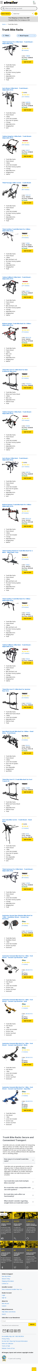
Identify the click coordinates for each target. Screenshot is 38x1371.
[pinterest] (11, 1331)
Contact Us (5, 1283)
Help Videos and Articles (9, 1312)
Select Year (16, 13)
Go (36, 13)
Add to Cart (27, 62)
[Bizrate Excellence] (4, 1358)
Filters (7, 35)
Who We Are (5, 1303)
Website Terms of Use (8, 1348)
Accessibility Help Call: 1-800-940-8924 (13, 1336)
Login (3, 1295)
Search (4, 1314)
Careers (4, 1306)
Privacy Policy (6, 1339)
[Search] (3, 8)
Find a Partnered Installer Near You (12, 1289)
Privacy (3, 1325)
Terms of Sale (6, 1346)
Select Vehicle (5, 13)
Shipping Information (8, 1281)
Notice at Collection (7, 1343)
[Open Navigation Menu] (1, 2)
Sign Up (4, 1297)
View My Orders (6, 1276)
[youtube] (19, 1331)
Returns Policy (6, 1279)
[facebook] (8, 1331)
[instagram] (15, 1331)
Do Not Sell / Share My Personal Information (15, 1341)
